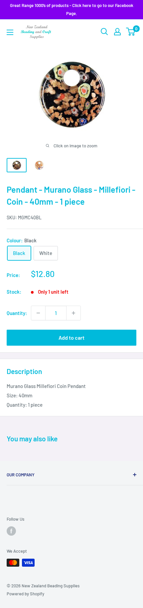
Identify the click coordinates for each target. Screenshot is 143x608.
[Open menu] (10, 32)
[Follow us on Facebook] (11, 531)
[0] (131, 32)
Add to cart (71, 337)
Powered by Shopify (25, 593)
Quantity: (17, 313)
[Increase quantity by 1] (73, 313)
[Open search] (104, 31)
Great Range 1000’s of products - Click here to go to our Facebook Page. (71, 9)
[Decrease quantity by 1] (38, 313)
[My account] (117, 31)
